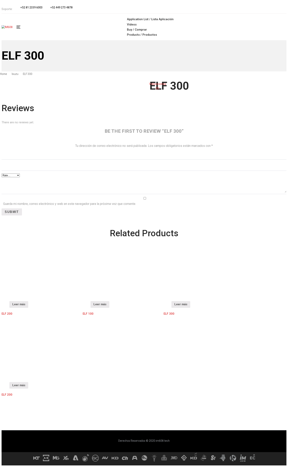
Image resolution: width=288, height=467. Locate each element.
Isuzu (15, 73)
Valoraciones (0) (157, 86)
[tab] (157, 86)
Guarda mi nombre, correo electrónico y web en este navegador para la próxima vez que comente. (69, 204)
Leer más (18, 304)
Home (3, 73)
